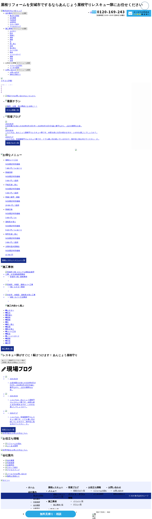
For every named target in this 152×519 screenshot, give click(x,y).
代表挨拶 (13, 20)
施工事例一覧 (58, 505)
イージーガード (15, 54)
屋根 (11, 37)
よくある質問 (14, 67)
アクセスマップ (15, 26)
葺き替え (13, 48)
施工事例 (8, 28)
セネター (13, 31)
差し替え (13, 44)
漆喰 (11, 56)
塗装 (11, 58)
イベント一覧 (78, 501)
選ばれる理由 (14, 16)
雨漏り (12, 35)
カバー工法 (14, 50)
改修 (11, 46)
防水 (11, 33)
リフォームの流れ (16, 65)
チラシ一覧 (77, 504)
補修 (11, 39)
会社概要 (13, 18)
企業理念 (13, 22)
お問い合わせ (10, 70)
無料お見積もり (15, 74)
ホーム (31, 487)
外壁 (11, 61)
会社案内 (8, 13)
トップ (19, 11)
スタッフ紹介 (14, 24)
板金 (11, 52)
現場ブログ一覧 (79, 491)
